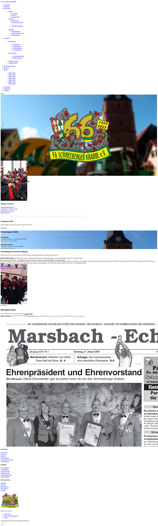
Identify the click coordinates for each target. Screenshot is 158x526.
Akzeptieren (3, 266)
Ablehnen (11, 266)
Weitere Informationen (7, 268)
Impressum (19, 268)
